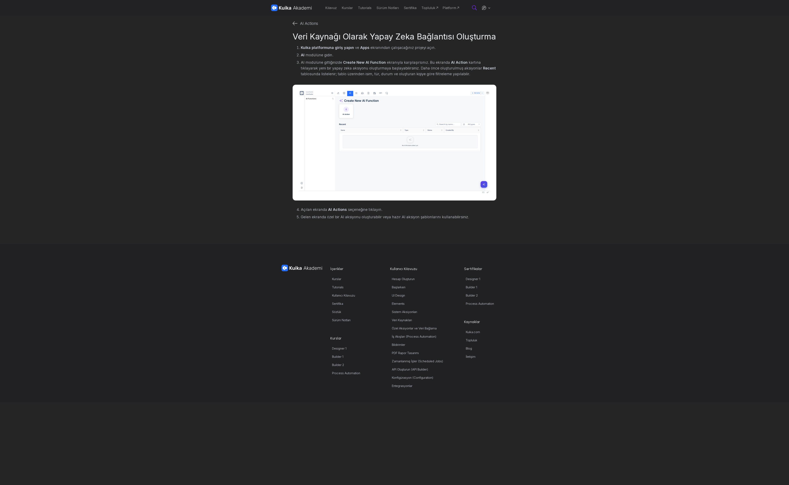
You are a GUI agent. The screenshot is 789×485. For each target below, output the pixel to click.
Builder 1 (337, 357)
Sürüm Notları (341, 320)
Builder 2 (338, 365)
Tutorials (338, 287)
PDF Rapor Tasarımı (405, 353)
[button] (486, 7)
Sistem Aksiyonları (404, 312)
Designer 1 (339, 348)
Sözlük (336, 312)
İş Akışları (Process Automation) (414, 336)
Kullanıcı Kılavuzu (343, 295)
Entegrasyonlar (402, 386)
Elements (398, 304)
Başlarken (398, 287)
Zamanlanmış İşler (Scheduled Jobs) (417, 361)
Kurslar (336, 279)
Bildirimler (398, 345)
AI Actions (309, 23)
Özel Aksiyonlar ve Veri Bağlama (414, 328)
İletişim (470, 357)
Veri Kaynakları (402, 320)
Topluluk (471, 340)
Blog (469, 348)
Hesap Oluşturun (403, 279)
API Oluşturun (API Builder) (410, 369)
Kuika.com (473, 332)
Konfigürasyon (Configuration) (412, 378)
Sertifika (337, 304)
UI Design (398, 295)
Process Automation (346, 373)
